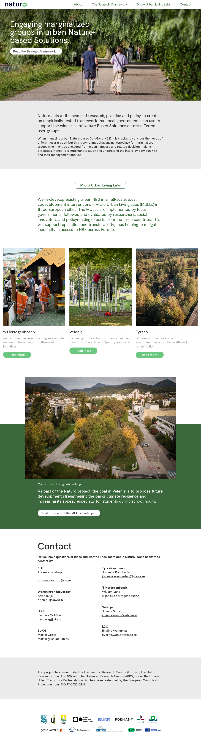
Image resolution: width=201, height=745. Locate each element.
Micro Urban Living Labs (154, 4)
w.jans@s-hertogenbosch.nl (121, 596)
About (78, 4)
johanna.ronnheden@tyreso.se (123, 576)
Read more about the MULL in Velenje (67, 513)
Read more (17, 355)
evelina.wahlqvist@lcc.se (119, 635)
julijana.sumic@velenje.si (119, 615)
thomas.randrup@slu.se (54, 580)
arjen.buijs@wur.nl (51, 600)
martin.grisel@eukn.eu (53, 639)
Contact (185, 4)
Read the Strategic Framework (34, 51)
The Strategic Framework (110, 4)
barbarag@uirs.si (50, 619)
